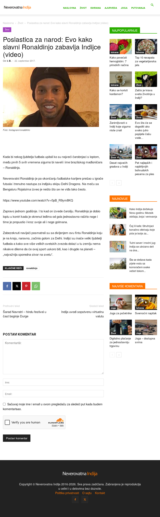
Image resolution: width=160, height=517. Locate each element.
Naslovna (69, 7)
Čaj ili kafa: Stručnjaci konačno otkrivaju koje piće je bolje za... (142, 229)
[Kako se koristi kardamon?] (121, 79)
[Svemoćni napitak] (146, 302)
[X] (16, 286)
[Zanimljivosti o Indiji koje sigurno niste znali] (121, 111)
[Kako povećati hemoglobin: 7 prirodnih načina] (121, 46)
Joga (124, 7)
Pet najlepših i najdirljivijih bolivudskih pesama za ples (144, 168)
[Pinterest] (26, 286)
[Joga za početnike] (121, 302)
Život (83, 7)
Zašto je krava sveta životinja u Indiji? (145, 94)
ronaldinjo (32, 268)
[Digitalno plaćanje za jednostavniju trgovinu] (121, 327)
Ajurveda (111, 7)
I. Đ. (9, 60)
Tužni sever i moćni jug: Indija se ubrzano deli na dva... (142, 246)
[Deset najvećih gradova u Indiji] (121, 151)
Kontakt (100, 493)
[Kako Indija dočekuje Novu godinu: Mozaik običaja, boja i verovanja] (118, 213)
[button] (152, 5)
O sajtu (87, 493)
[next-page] (118, 182)
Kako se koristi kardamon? (119, 92)
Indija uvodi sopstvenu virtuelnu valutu (82, 313)
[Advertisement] (53, 143)
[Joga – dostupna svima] (146, 327)
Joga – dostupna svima (145, 340)
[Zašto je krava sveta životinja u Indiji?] (146, 79)
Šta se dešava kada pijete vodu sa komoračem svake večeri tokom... (140, 265)
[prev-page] (112, 182)
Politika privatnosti (67, 493)
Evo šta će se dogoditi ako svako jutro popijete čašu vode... (143, 130)
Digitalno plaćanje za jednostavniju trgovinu (120, 342)
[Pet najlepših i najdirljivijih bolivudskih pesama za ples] (146, 151)
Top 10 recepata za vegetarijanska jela (145, 61)
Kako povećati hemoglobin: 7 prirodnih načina (119, 61)
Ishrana (95, 7)
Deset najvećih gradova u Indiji (119, 164)
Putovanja (138, 7)
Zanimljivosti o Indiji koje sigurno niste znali (120, 126)
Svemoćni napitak (146, 313)
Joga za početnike (121, 313)
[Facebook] (7, 286)
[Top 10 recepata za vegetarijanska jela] (146, 46)
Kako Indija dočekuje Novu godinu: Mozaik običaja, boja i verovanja (143, 212)
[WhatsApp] (36, 286)
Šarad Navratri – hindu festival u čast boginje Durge (24, 313)
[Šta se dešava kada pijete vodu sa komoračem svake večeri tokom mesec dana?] (118, 263)
